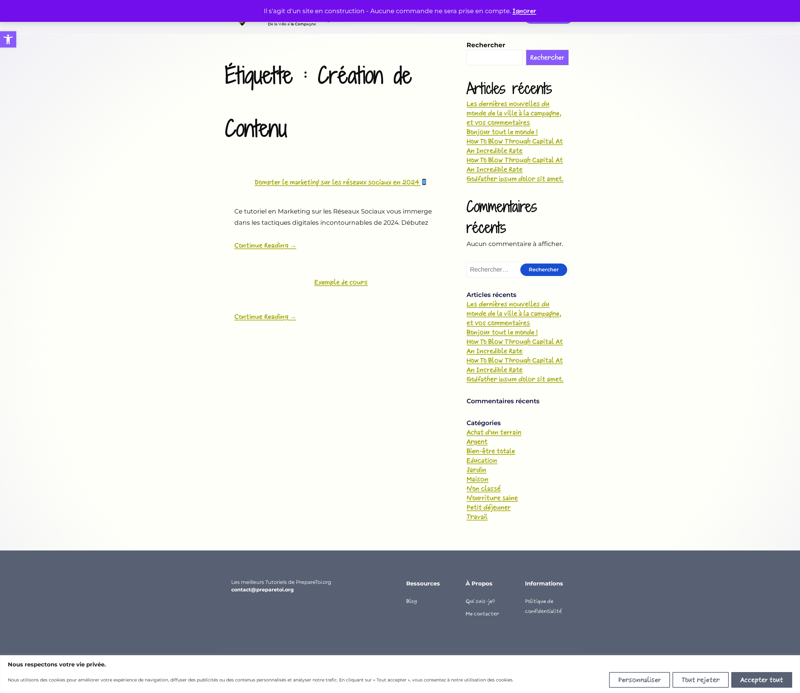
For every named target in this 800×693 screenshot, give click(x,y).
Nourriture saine (492, 498)
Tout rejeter (701, 680)
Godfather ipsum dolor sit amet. (515, 178)
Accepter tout (761, 680)
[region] (400, 674)
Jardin (476, 470)
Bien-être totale (491, 451)
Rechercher (486, 45)
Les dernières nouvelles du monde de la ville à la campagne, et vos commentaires (514, 113)
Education (482, 460)
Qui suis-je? (480, 601)
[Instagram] (268, 610)
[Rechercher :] (518, 269)
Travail (477, 516)
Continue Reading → (265, 245)
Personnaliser (639, 680)
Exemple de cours (341, 282)
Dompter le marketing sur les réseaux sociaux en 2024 (338, 182)
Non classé (484, 488)
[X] (257, 610)
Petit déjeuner (489, 507)
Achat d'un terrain (494, 432)
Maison (477, 479)
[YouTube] (235, 610)
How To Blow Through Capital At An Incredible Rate (515, 146)
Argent (477, 441)
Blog (411, 601)
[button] (8, 39)
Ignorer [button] (524, 11)
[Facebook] (246, 610)
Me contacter (482, 614)
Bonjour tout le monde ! (502, 132)
